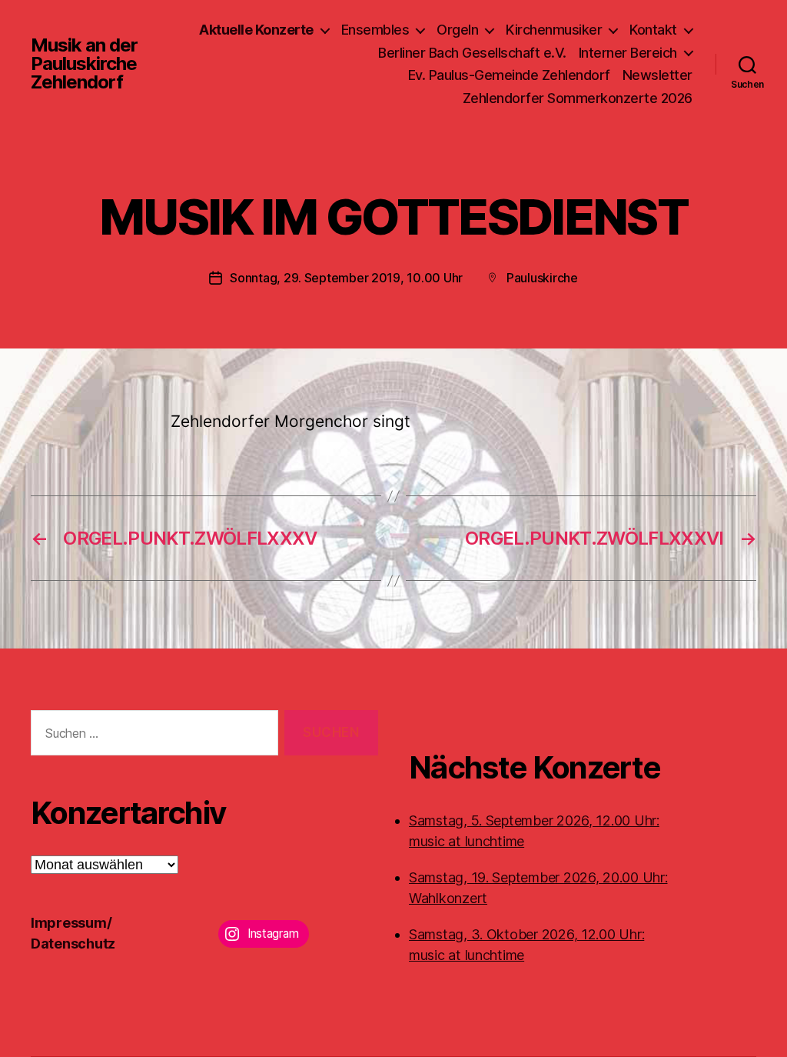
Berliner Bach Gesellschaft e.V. (472, 53)
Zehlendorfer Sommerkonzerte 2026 (577, 98)
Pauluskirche (542, 277)
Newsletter (657, 75)
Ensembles (375, 30)
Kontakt (653, 30)
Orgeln (457, 30)
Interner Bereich (628, 53)
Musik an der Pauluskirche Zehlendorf (84, 64)
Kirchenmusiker (554, 30)
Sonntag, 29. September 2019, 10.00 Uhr (346, 277)
